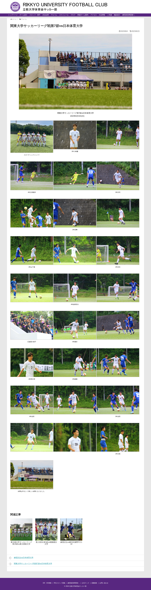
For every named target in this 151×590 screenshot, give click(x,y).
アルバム (54, 15)
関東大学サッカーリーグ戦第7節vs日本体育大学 (33, 564)
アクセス (94, 15)
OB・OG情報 (47, 583)
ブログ (73, 15)
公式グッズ (85, 583)
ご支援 (109, 15)
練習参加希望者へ (128, 15)
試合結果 (46, 15)
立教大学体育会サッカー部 (77, 586)
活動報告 (94, 583)
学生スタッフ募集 (59, 583)
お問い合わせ (104, 583)
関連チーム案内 (82, 15)
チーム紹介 (23, 15)
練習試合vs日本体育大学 (23, 558)
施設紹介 (117, 15)
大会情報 (102, 15)
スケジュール (64, 15)
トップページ (12, 15)
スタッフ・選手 (35, 15)
